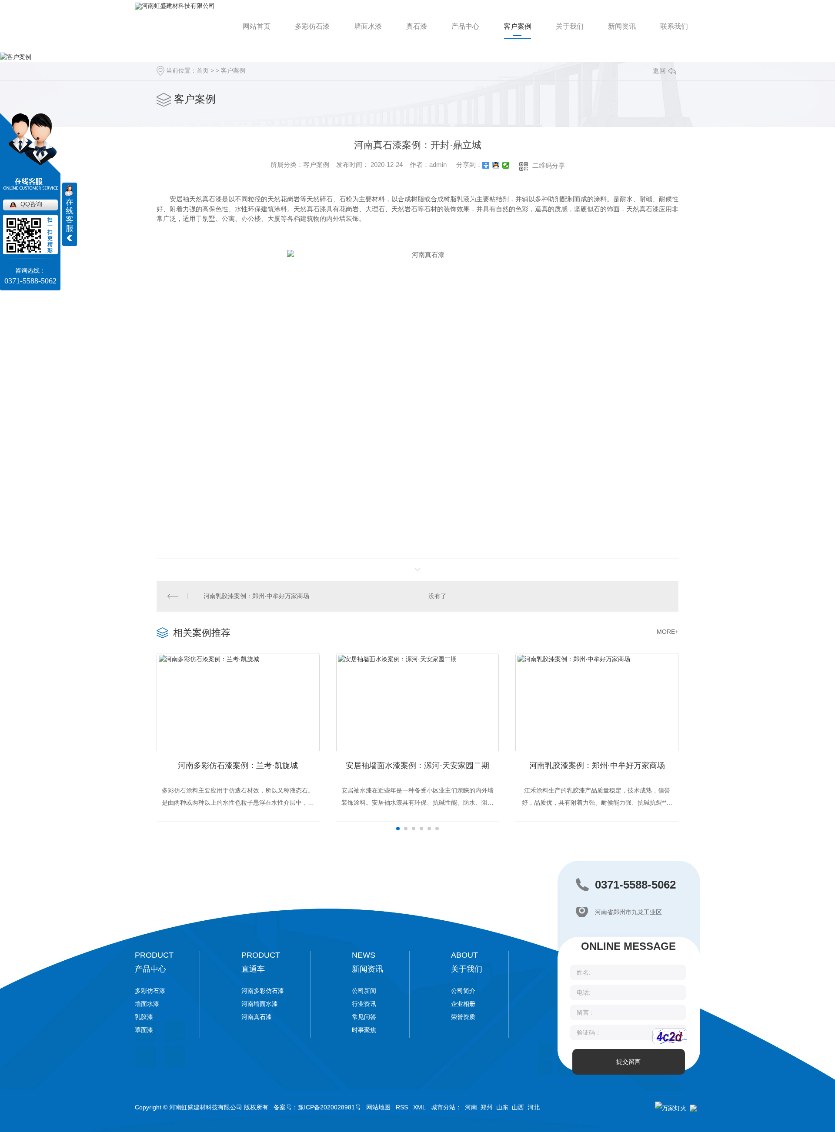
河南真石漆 (256, 1016)
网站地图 (378, 1107)
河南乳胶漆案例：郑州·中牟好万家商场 (256, 596)
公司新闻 (364, 990)
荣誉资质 (463, 1016)
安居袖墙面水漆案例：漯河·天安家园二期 (417, 765)
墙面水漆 (368, 26)
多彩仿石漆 (312, 26)
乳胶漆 (144, 1016)
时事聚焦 (364, 1029)
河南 (471, 1107)
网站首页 (257, 26)
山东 (502, 1107)
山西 (518, 1107)
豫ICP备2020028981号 (329, 1107)
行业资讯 (364, 1003)
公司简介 (463, 990)
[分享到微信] (506, 165)
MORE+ (667, 631)
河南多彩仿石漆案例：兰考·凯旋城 (238, 765)
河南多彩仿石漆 (262, 990)
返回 (659, 70)
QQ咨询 (31, 203)
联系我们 (674, 26)
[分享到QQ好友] (496, 165)
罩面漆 (144, 1029)
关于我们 (570, 26)
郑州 (487, 1107)
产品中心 (465, 26)
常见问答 (364, 1016)
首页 (203, 70)
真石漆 (416, 26)
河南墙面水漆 (259, 1003)
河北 (534, 1107)
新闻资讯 (622, 26)
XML (419, 1107)
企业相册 (463, 1003)
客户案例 (517, 26)
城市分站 (443, 1107)
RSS (402, 1107)
